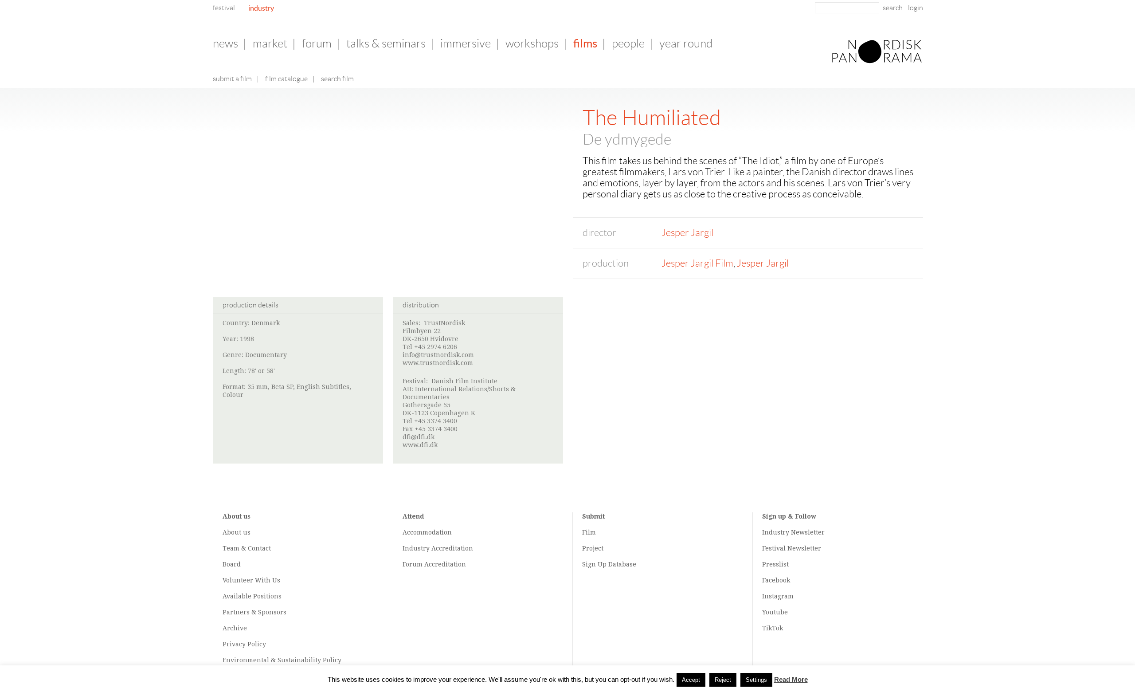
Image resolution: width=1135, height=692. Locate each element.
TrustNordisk (444, 322)
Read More (791, 679)
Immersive (465, 43)
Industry (261, 8)
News (225, 43)
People (628, 43)
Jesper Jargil (687, 232)
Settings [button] (756, 679)
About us (236, 532)
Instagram (778, 596)
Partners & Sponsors (254, 612)
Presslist (775, 564)
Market (270, 43)
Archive (235, 628)
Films (585, 43)
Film (589, 532)
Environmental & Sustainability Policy (282, 660)
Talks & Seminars (386, 43)
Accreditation (452, 548)
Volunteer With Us (251, 580)
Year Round (685, 43)
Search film (337, 79)
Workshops (532, 43)
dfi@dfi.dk (418, 436)
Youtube (775, 612)
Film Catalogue (286, 79)
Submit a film (232, 79)
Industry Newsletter (793, 532)
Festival (224, 8)
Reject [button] (723, 679)
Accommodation (427, 532)
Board (232, 564)
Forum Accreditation (434, 564)
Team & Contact (247, 548)
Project (592, 548)
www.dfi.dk (420, 444)
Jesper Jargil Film (697, 263)
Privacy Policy (244, 644)
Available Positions (252, 596)
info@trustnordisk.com (438, 354)
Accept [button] (691, 679)
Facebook (776, 580)
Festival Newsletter (791, 548)
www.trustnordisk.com (438, 362)
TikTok (772, 628)
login (915, 8)
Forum (317, 43)
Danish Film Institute (464, 381)
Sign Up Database (609, 564)
